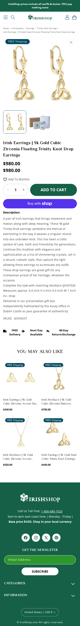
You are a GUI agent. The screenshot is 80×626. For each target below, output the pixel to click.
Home (6, 28)
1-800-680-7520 (51, 511)
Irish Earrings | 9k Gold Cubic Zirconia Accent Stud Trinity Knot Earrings (20, 402)
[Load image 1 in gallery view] (14, 122)
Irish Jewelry (17, 28)
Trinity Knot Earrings (47, 28)
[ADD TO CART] (35, 373)
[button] (5, 17)
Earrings (30, 28)
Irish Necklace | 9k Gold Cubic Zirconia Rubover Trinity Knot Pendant (56, 402)
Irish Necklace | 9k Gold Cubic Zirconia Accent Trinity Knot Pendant (18, 457)
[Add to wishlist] (35, 365)
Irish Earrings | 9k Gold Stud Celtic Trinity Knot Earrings (58, 457)
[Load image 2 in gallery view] (39, 122)
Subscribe (40, 571)
